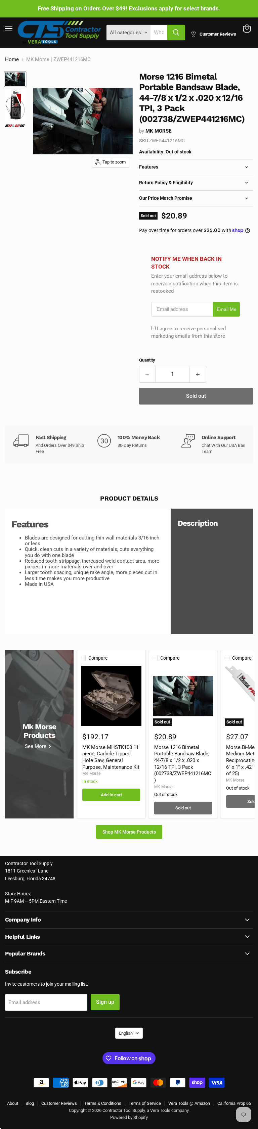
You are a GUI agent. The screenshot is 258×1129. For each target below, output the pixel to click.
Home (12, 59)
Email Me (226, 309)
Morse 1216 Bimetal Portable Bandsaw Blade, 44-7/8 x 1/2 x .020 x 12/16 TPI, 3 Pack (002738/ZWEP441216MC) (182, 763)
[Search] (176, 32)
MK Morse (158, 131)
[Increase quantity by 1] (198, 374)
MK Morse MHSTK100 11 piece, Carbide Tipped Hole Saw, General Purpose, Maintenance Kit (110, 757)
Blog (30, 1103)
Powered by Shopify (129, 1117)
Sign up (105, 1002)
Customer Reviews (59, 1103)
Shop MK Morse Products (129, 832)
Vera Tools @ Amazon (189, 1103)
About (12, 1103)
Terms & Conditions (102, 1103)
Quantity (147, 360)
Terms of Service (145, 1103)
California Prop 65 (234, 1103)
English (126, 1033)
